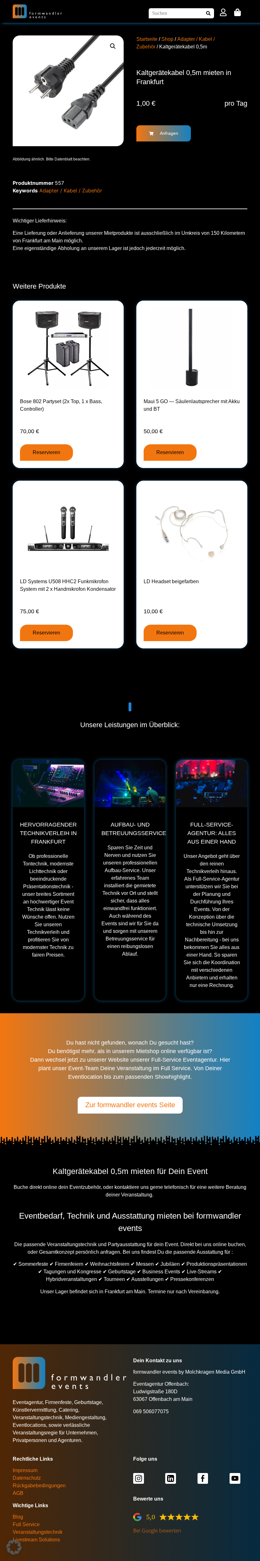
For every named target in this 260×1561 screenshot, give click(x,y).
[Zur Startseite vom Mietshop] (37, 11)
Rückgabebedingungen (39, 1485)
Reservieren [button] (46, 452)
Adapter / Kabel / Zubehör (70, 190)
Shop (167, 39)
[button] (113, 46)
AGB (18, 1493)
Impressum (25, 1470)
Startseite (147, 39)
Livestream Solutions (36, 1539)
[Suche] (209, 13)
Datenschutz (27, 1478)
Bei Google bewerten (157, 1530)
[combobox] (176, 13)
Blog (18, 1517)
